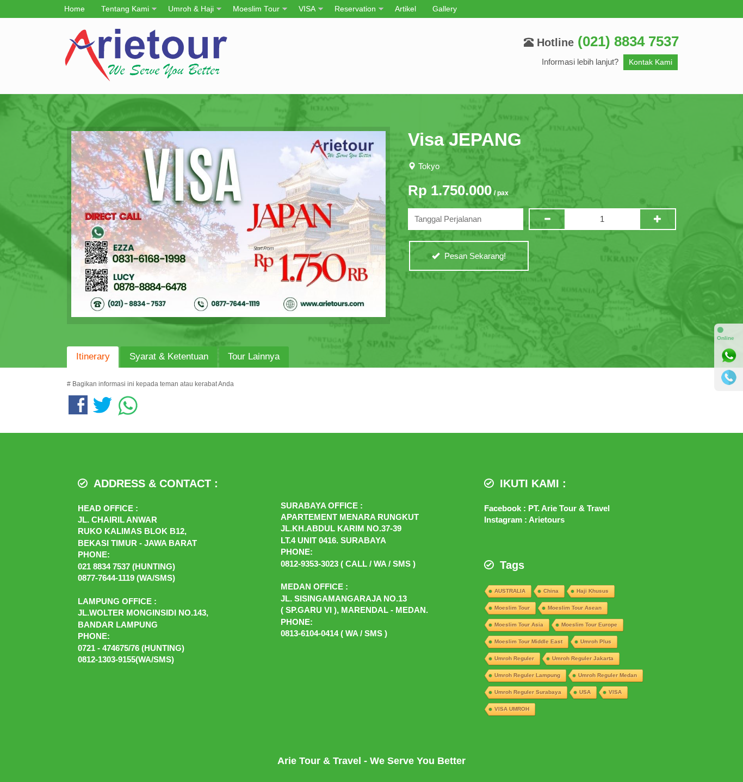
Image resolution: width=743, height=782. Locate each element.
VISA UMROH (511, 709)
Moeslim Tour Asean (575, 608)
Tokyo (428, 166)
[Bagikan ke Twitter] (102, 410)
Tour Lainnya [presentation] (254, 356)
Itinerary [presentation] (93, 356)
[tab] (93, 357)
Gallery (444, 9)
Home (74, 9)
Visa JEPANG (465, 139)
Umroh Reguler (514, 658)
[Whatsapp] (729, 355)
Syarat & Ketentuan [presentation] (168, 356)
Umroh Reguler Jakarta (583, 658)
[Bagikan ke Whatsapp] (128, 410)
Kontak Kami (650, 62)
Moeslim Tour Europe (589, 625)
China (551, 591)
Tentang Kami (125, 9)
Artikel (405, 9)
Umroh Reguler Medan (607, 675)
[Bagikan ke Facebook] (78, 410)
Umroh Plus (595, 641)
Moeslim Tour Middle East (528, 641)
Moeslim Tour (256, 9)
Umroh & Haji (191, 9)
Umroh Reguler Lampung (527, 675)
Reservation (355, 9)
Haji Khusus (593, 591)
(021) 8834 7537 (628, 41)
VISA (307, 9)
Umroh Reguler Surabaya (527, 692)
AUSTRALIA (509, 591)
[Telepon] (729, 377)
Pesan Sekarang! (474, 255)
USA (585, 692)
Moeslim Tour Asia (518, 625)
